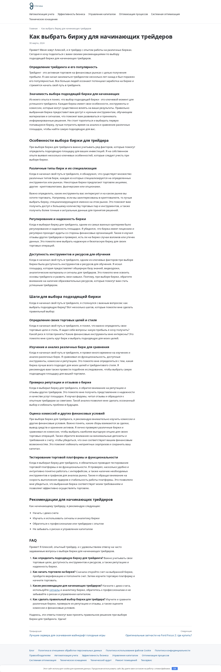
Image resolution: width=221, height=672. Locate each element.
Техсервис (146, 660)
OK (174, 668)
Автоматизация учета (41, 14)
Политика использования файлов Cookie (128, 650)
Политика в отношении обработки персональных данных (70, 650)
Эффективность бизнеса (71, 14)
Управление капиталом (102, 14)
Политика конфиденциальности (172, 650)
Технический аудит (101, 660)
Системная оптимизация (165, 14)
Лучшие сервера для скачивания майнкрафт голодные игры (67, 633)
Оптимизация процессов (133, 14)
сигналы (54, 590)
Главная (33, 28)
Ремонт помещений (126, 660)
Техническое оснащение (43, 19)
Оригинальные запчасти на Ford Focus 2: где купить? (159, 633)
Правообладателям (40, 655)
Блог (31, 650)
